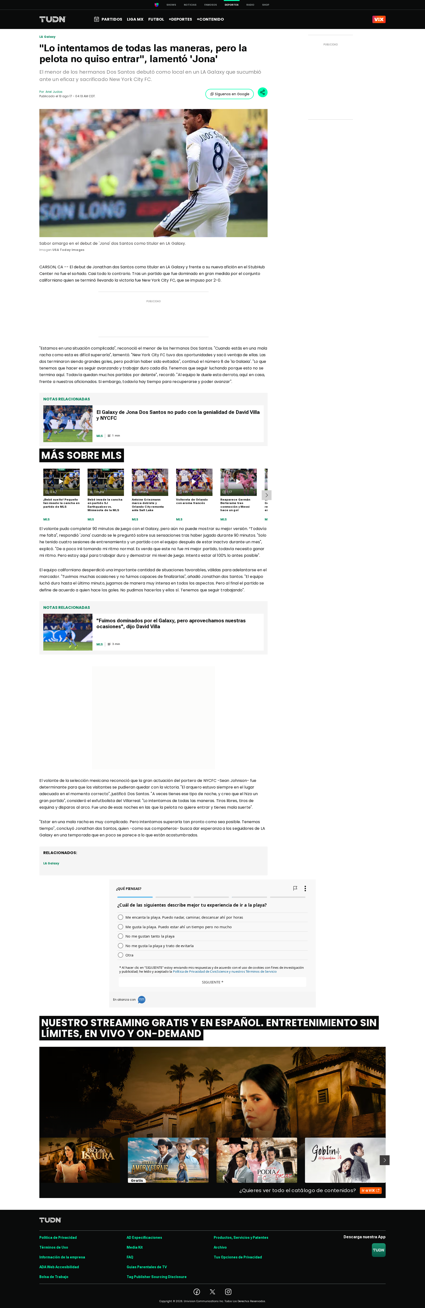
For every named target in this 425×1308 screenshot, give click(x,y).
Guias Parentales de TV (147, 1267)
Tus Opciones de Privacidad (238, 1257)
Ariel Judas (54, 92)
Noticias (190, 4)
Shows (171, 4)
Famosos (210, 4)
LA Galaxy (47, 37)
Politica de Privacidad (58, 1238)
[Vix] (379, 19)
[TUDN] (52, 19)
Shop (265, 4)
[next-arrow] (267, 495)
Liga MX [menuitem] (135, 19)
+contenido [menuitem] (210, 19)
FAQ (130, 1257)
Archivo (220, 1247)
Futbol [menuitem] (156, 19)
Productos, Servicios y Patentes (241, 1238)
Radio (250, 4)
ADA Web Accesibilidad (59, 1267)
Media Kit (135, 1247)
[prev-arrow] (36, 1160)
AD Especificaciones (144, 1238)
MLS (46, 519)
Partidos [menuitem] (112, 19)
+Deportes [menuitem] (180, 19)
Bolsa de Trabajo (53, 1277)
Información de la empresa (62, 1257)
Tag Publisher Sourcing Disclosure (157, 1277)
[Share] (263, 92)
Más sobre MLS (81, 455)
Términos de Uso (53, 1247)
